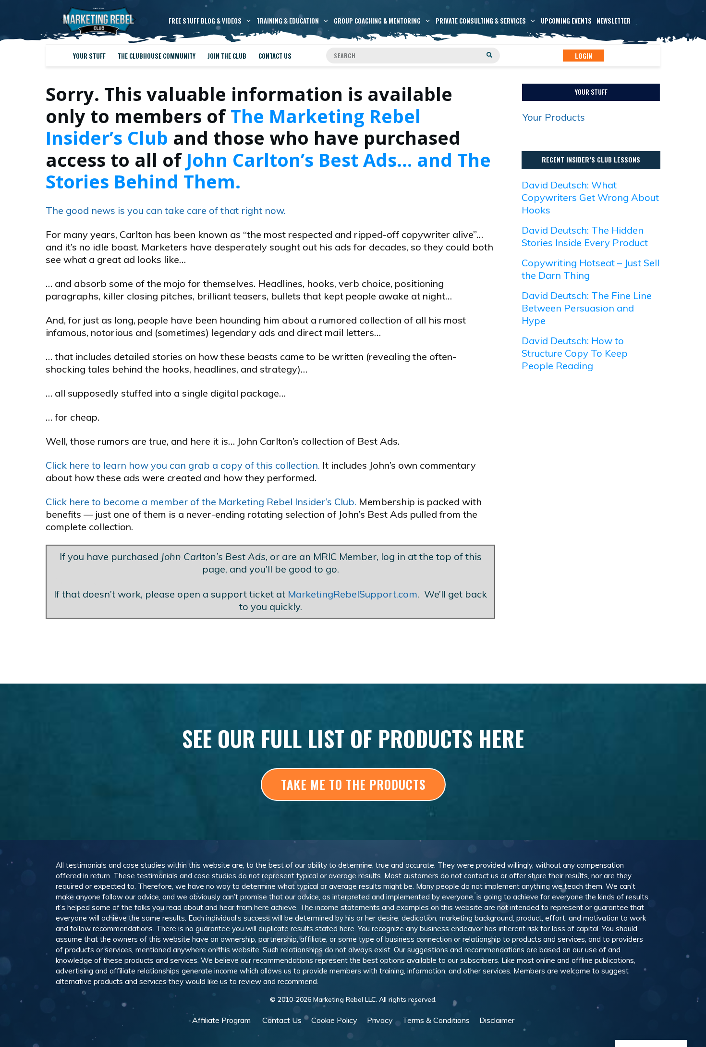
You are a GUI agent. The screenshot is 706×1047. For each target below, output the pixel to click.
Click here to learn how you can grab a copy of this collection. (183, 465)
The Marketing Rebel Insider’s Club (233, 126)
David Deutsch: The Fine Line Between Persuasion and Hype (587, 307)
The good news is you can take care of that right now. (166, 210)
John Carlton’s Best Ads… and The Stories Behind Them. (268, 170)
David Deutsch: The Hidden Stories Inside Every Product (585, 236)
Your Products (554, 117)
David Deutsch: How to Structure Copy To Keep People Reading (575, 353)
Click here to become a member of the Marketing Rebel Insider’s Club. (201, 502)
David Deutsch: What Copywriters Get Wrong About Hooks (590, 197)
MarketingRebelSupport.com (352, 594)
